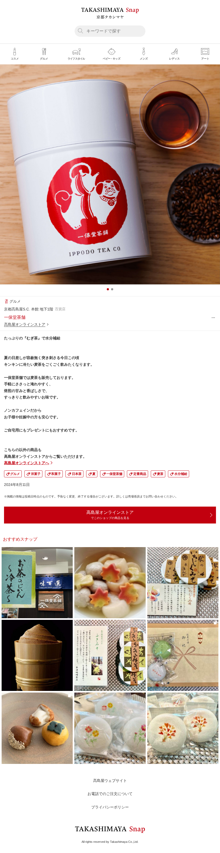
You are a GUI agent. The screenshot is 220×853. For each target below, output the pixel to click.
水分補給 (180, 474)
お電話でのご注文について (110, 794)
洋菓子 (36, 474)
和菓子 (56, 474)
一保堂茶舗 (114, 474)
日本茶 (77, 474)
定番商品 (139, 474)
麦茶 (160, 474)
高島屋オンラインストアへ (26, 463)
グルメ (15, 474)
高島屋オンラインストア (24, 324)
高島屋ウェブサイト (110, 780)
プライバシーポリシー (110, 807)
